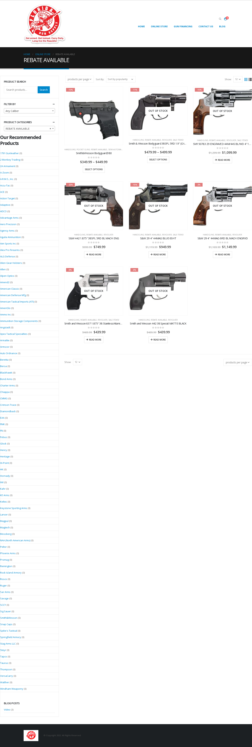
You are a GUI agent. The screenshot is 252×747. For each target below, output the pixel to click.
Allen (3, 269)
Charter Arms (7, 385)
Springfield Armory (10, 637)
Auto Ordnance (8, 353)
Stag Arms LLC (8, 643)
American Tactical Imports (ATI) (17, 301)
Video (7, 709)
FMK (2, 424)
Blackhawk (6, 372)
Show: (228, 79)
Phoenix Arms (8, 553)
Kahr (3, 488)
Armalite (4, 340)
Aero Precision (8, 224)
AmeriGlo (5, 308)
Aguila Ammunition (10, 237)
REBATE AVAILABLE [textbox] (28, 128)
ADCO (3, 211)
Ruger (3, 585)
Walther (4, 682)
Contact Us (206, 26)
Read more (224, 159)
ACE (2, 192)
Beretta (4, 359)
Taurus (4, 663)
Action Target (7, 198)
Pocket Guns (83, 149)
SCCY (3, 605)
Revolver (167, 140)
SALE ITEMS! (178, 140)
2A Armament (7, 166)
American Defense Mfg (13, 295)
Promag (4, 559)
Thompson (6, 669)
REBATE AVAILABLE (99, 149)
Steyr (3, 650)
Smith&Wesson (8, 617)
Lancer (4, 514)
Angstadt (5, 327)
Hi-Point (4, 463)
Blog (222, 26)
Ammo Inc (5, 314)
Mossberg (5, 534)
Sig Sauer (5, 611)
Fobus (3, 437)
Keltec (3, 501)
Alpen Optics (7, 275)
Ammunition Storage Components (19, 321)
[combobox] (29, 110)
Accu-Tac (5, 185)
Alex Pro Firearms (10, 250)
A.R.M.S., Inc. (7, 179)
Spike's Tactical (8, 630)
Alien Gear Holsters (11, 263)
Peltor (3, 546)
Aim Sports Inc (8, 243)
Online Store (159, 26)
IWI (2, 482)
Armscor (4, 346)
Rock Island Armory (11, 572)
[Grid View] (246, 79)
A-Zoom (4, 172)
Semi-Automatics (116, 149)
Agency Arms (7, 230)
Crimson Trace (8, 404)
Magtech (5, 527)
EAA (2, 417)
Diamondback (8, 411)
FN (1, 430)
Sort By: (100, 79)
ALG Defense (7, 256)
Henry (3, 450)
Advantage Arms (9, 217)
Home (141, 26)
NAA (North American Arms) (15, 540)
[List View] (250, 79)
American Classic (9, 288)
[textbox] (29, 111)
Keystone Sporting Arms (13, 508)
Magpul (4, 521)
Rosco (3, 579)
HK (1, 469)
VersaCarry (6, 675)
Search (44, 89)
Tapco (3, 656)
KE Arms (4, 495)
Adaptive (5, 204)
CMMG (4, 398)
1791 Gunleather (9, 153)
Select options (94, 169)
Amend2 (4, 282)
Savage (4, 598)
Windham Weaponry (11, 688)
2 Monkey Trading (10, 159)
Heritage (5, 456)
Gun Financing (183, 26)
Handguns (69, 149)
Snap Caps (6, 624)
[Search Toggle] (220, 19)
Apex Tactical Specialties (13, 334)
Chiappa (5, 392)
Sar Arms (5, 592)
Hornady (5, 475)
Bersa (3, 366)
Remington (6, 566)
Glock (3, 443)
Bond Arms (6, 379)
